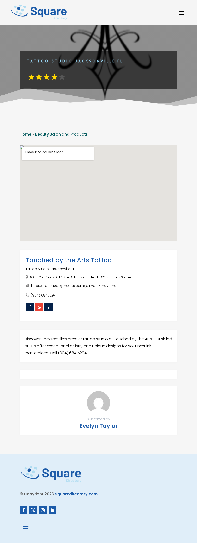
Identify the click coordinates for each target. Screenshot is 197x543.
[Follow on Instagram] (43, 510)
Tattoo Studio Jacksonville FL (50, 268)
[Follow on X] (33, 510)
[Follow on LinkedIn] (52, 510)
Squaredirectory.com (76, 494)
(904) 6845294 (43, 295)
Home (25, 134)
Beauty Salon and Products (61, 134)
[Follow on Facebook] (23, 510)
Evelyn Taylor (99, 426)
